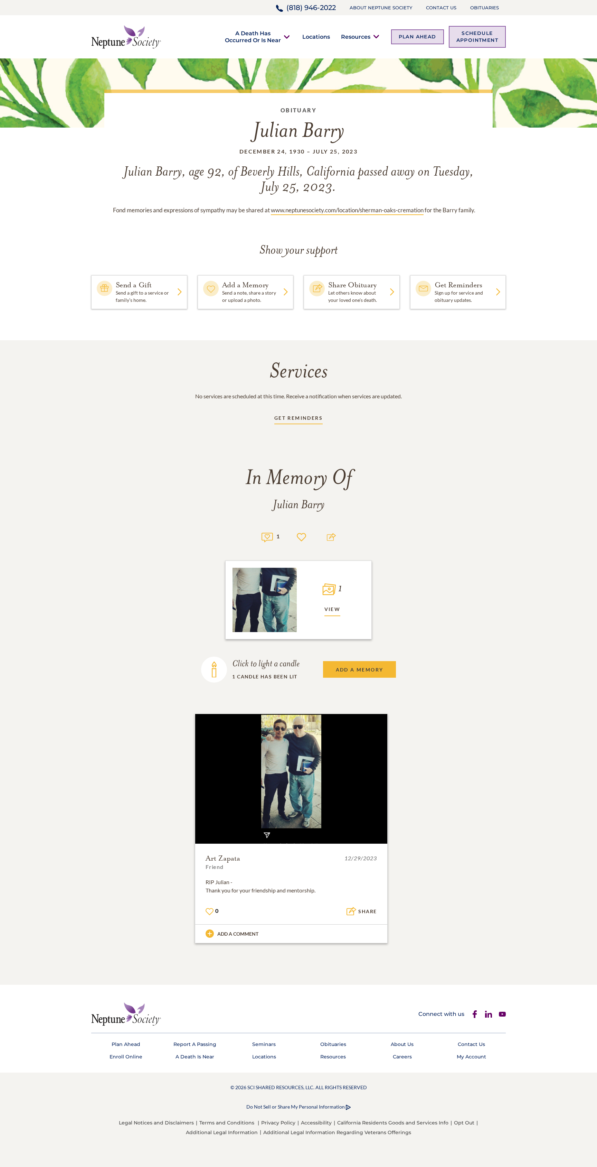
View (332, 609)
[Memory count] (267, 536)
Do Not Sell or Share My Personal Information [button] (295, 1107)
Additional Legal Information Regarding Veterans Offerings (337, 1132)
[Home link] (126, 36)
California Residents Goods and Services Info (392, 1123)
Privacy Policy (278, 1123)
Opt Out (464, 1123)
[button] (252, 36)
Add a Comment (237, 934)
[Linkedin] (488, 1014)
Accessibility (316, 1123)
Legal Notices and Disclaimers (156, 1123)
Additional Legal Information (222, 1132)
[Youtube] (502, 1014)
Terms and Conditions (226, 1123)
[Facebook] (474, 1014)
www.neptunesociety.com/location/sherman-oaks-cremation (347, 210)
